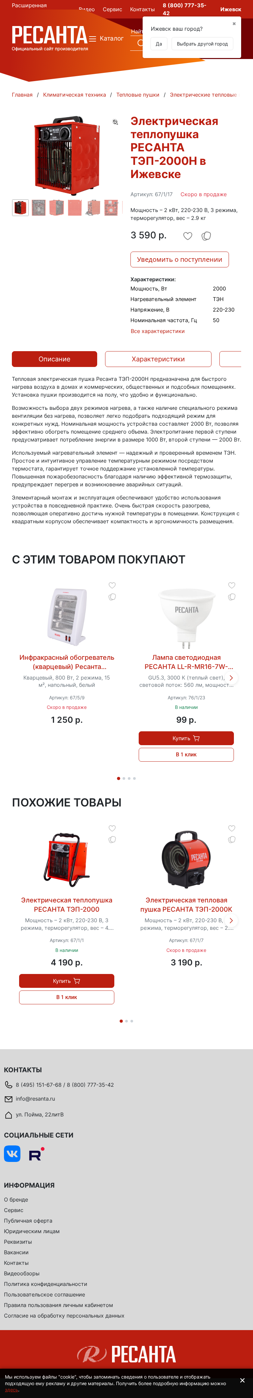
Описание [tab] (54, 359)
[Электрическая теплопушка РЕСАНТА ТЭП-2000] (66, 860)
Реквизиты (18, 1241)
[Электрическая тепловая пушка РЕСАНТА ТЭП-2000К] (186, 860)
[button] (231, 677)
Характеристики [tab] (158, 359)
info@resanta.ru (35, 1098)
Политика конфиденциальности (45, 1284)
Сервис (13, 1210)
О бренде (16, 1199)
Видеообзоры (22, 1273)
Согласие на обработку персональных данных (64, 1315)
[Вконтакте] (12, 1153)
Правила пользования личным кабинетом (58, 1305)
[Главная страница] (50, 38)
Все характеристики (158, 331)
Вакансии (16, 1252)
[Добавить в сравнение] (112, 596)
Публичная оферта (28, 1220)
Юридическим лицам (32, 1231)
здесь (11, 1389)
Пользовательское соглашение (44, 1294)
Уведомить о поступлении (179, 259)
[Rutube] (36, 1153)
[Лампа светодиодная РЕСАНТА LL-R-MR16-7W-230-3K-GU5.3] (186, 617)
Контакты (16, 1263)
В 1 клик (186, 754)
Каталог (107, 38)
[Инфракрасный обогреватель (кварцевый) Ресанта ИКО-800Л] (66, 617)
